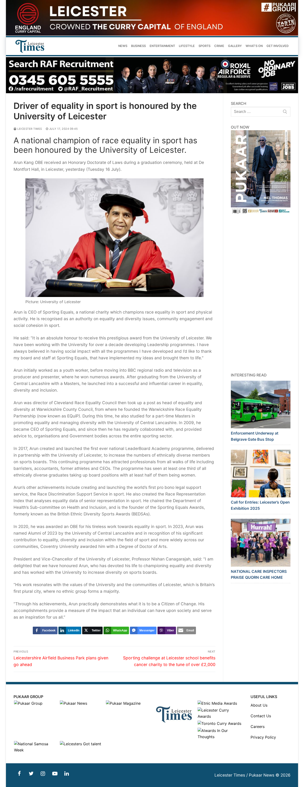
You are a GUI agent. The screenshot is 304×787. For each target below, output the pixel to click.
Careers (258, 726)
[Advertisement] (261, 293)
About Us (259, 705)
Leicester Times (29, 128)
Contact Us (261, 715)
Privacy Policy (263, 737)
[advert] (152, 34)
